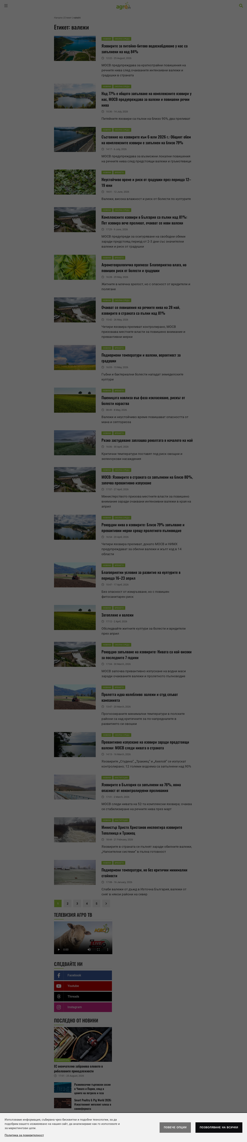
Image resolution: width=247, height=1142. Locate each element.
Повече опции (175, 1127)
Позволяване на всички (219, 1127)
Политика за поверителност (24, 1135)
